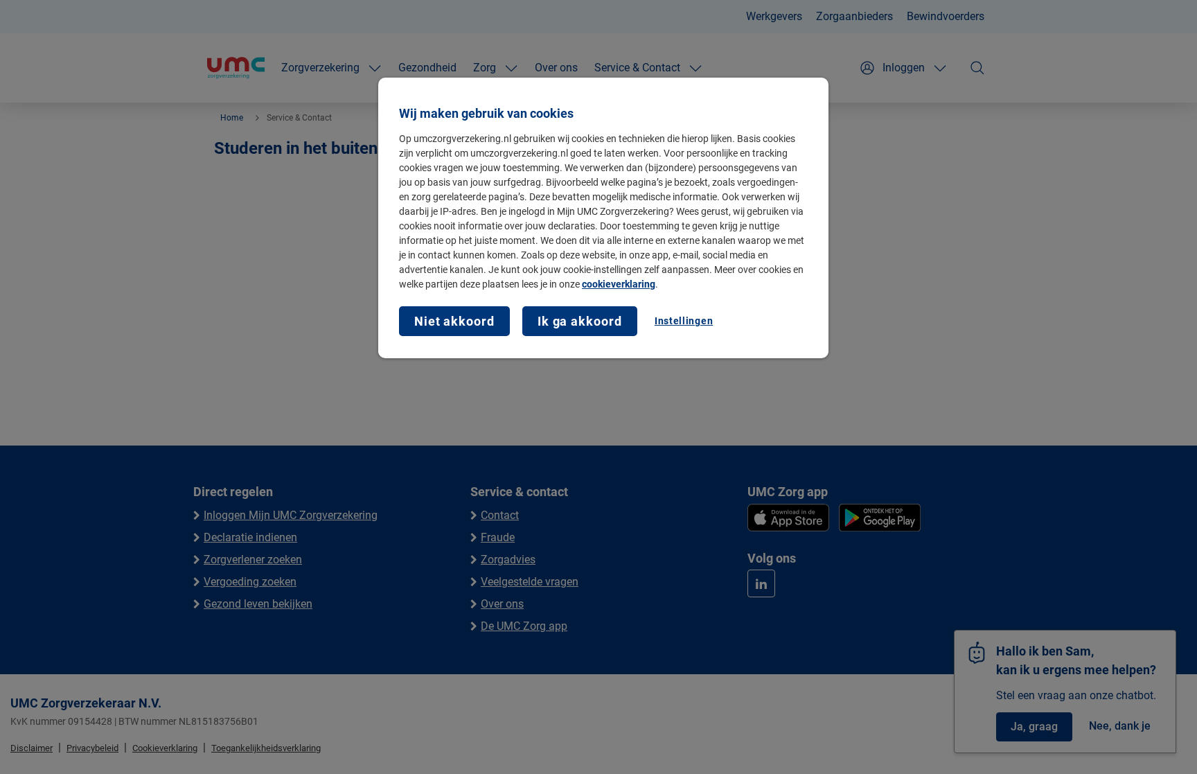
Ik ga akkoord (580, 321)
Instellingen (684, 320)
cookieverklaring (618, 284)
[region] (603, 218)
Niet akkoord (454, 321)
